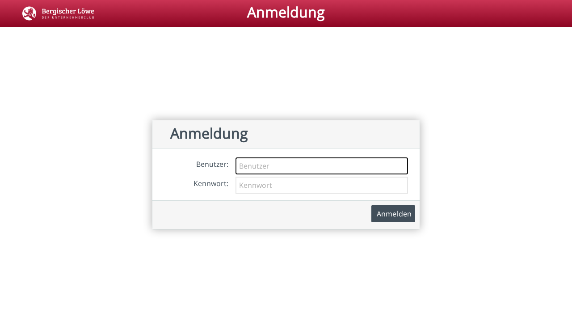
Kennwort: (210, 183)
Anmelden (394, 214)
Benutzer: (212, 164)
